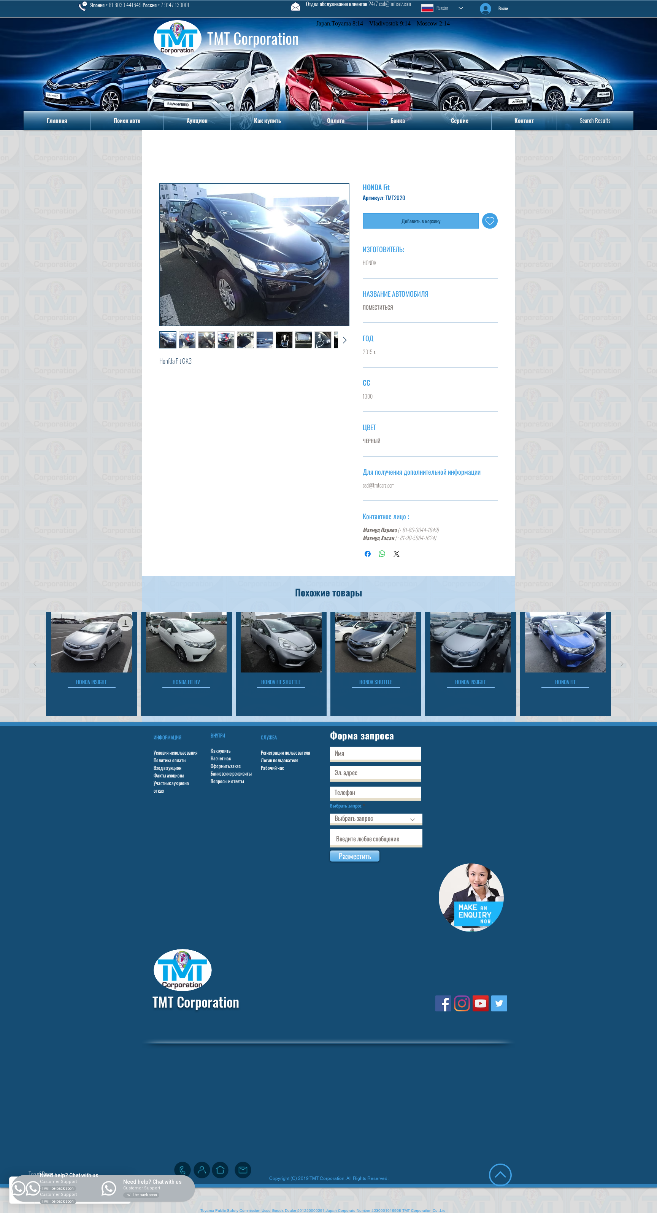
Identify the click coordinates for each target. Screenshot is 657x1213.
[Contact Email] (242, 1171)
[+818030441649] (182, 1171)
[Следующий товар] (622, 665)
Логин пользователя (279, 761)
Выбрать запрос (346, 807)
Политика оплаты (170, 761)
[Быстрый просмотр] (91, 644)
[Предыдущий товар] (35, 665)
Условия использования (176, 754)
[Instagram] (462, 1005)
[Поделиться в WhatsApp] (382, 555)
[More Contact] (201, 1171)
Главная (170, 157)
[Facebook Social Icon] (443, 1005)
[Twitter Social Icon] (499, 1005)
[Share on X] (396, 555)
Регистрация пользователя (285, 754)
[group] (328, 665)
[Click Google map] (220, 1171)
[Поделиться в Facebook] (367, 555)
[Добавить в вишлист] (490, 222)
